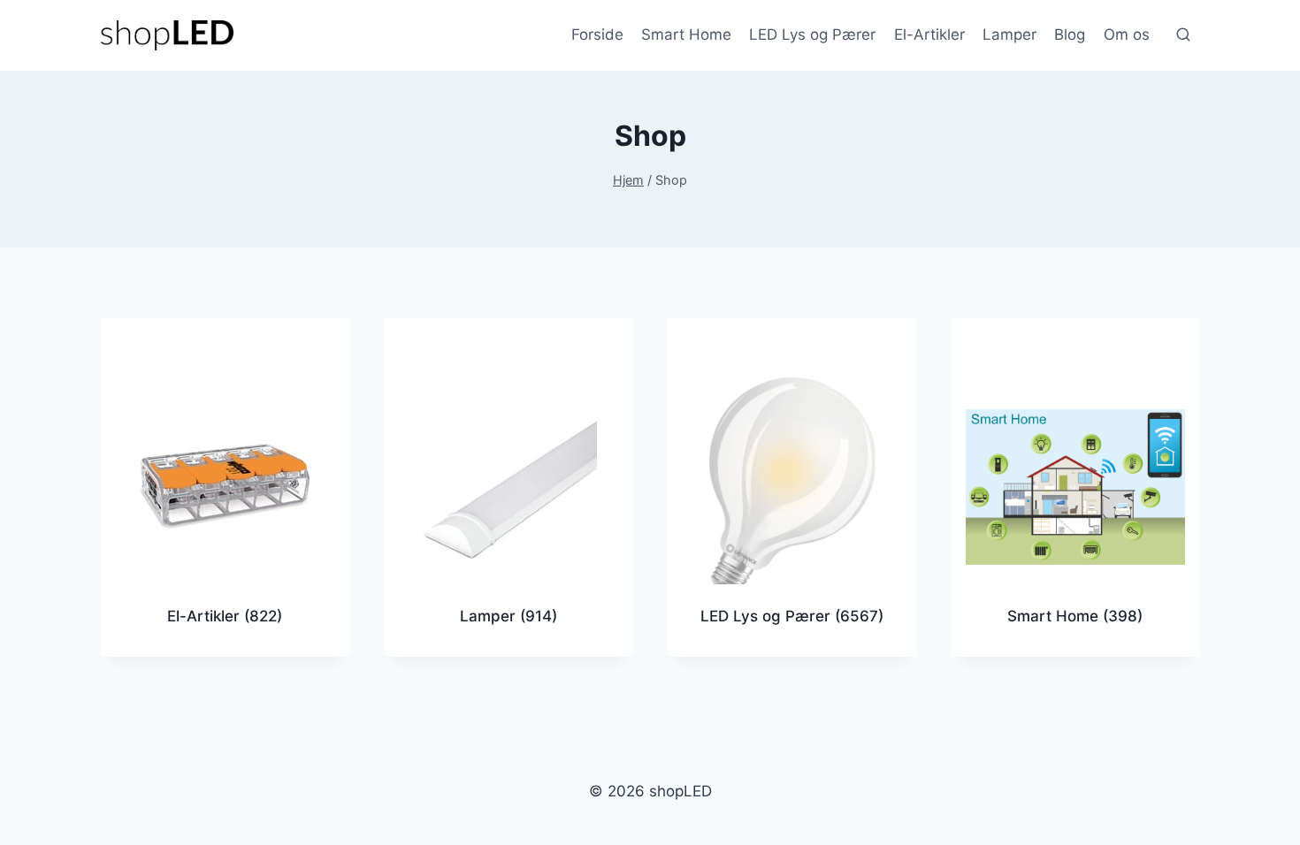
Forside (597, 34)
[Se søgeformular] (1183, 35)
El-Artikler (929, 34)
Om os (1127, 34)
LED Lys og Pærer (812, 34)
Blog (1069, 34)
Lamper (1009, 34)
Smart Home (686, 34)
